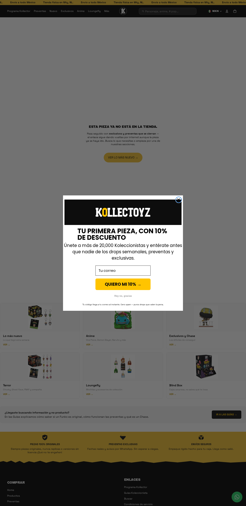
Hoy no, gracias (123, 296)
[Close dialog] (179, 200)
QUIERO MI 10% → (123, 284)
